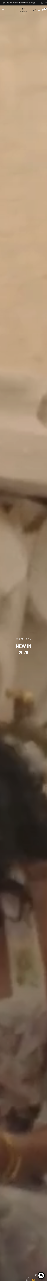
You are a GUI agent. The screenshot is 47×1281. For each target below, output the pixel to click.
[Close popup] (42, 1266)
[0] (43, 10)
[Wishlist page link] (34, 10)
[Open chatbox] (41, 1275)
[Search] (39, 10)
